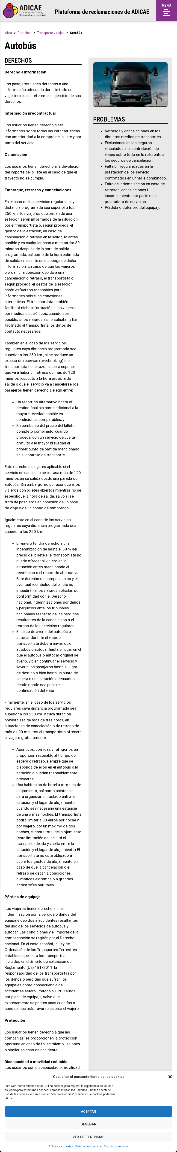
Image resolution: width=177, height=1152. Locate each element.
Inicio (8, 33)
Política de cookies (61, 1146)
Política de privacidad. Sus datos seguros (101, 1146)
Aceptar (88, 1111)
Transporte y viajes (50, 33)
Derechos (24, 33)
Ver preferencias (88, 1137)
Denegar (88, 1124)
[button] (170, 1076)
